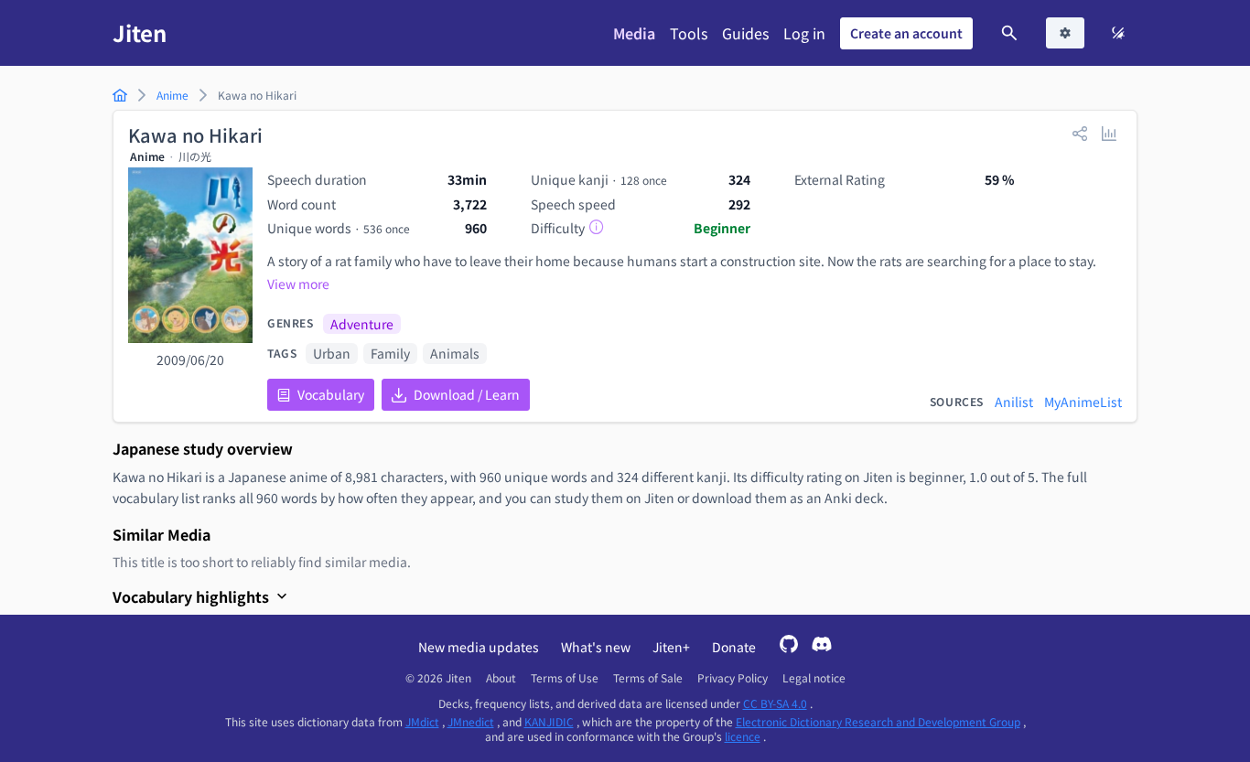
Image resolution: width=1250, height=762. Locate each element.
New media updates (478, 647)
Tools (688, 33)
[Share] (1080, 132)
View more (298, 283)
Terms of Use (564, 678)
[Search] (1009, 33)
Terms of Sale (648, 678)
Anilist (1014, 401)
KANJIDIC (549, 721)
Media (634, 33)
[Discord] (822, 646)
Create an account (906, 33)
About (501, 678)
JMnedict (470, 721)
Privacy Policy (732, 678)
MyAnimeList (1083, 401)
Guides (745, 33)
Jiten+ (671, 647)
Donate (734, 647)
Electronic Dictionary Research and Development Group (878, 721)
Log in (804, 33)
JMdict (422, 721)
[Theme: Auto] (1118, 32)
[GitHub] (789, 646)
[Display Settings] (1065, 32)
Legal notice (814, 678)
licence (742, 736)
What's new (595, 647)
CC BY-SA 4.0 (775, 703)
